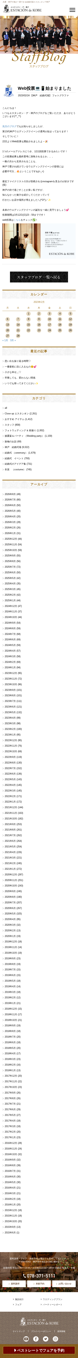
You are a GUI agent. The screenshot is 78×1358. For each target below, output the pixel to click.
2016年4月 (10, 1187)
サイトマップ (19, 1331)
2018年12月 (11, 1008)
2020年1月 (10, 936)
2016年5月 (10, 1182)
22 (28, 330)
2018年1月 (10, 1070)
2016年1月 (10, 1204)
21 (18, 330)
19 (70, 324)
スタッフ (9, 424)
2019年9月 (10, 958)
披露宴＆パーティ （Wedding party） (24, 436)
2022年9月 (10, 757)
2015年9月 (10, 1227)
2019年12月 (11, 941)
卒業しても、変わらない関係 (20, 377)
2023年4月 (10, 717)
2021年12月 (11, 807)
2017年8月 (10, 1098)
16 (39, 324)
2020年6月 (10, 908)
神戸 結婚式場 (41, 95)
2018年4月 (10, 1053)
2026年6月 (10, 505)
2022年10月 (11, 751)
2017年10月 (11, 1087)
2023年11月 (11, 678)
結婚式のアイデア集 (15, 463)
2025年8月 (10, 561)
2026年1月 (10, 533)
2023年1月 (10, 734)
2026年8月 (10, 494)
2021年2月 (10, 863)
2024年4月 (10, 650)
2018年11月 (11, 1014)
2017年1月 (10, 1137)
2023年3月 (10, 723)
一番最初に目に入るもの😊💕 (20, 366)
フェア (18, 1304)
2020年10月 (11, 885)
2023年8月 (10, 695)
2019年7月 (10, 969)
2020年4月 (10, 919)
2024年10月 (11, 617)
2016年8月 (10, 1165)
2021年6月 (10, 841)
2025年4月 (10, 583)
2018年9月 (10, 1025)
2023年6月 (10, 706)
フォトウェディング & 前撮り (20, 430)
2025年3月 (10, 589)
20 (7, 330)
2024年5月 (10, 645)
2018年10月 (11, 1020)
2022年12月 (11, 740)
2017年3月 (10, 1126)
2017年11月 (11, 1081)
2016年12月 (11, 1143)
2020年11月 (11, 880)
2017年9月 (10, 1092)
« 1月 (5, 340)
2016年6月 (10, 1176)
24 (49, 330)
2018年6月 (10, 1042)
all (6, 408)
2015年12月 (11, 1210)
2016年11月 (11, 1148)
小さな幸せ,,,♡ (13, 372)
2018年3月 (10, 1059)
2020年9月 (10, 891)
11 (60, 319)
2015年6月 (10, 1232)
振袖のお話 (11, 441)
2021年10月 (11, 818)
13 (7, 324)
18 (60, 324)
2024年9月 (10, 622)
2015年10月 (11, 1221)
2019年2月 (10, 997)
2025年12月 (11, 538)
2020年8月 (10, 897)
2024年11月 (11, 611)
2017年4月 (10, 1120)
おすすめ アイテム (14, 419)
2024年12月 (11, 606)
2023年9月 (10, 690)
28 (18, 335)
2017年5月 (10, 1115)
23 (39, 330)
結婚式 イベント (14, 458)
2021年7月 (10, 835)
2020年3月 (10, 924)
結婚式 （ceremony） (16, 452)
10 (49, 319)
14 (18, 324)
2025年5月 (10, 578)
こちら (17, 220)
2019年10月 (11, 952)
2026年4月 (10, 516)
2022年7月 (10, 768)
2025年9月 (10, 555)
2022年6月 (10, 773)
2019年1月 (10, 1003)
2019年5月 (10, 980)
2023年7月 (10, 701)
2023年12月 (11, 673)
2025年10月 (11, 550)
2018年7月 (10, 1036)
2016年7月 (10, 1171)
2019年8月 (10, 964)
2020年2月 (10, 930)
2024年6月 (10, 639)
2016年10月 (11, 1154)
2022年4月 (10, 785)
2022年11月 (11, 745)
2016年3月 (10, 1193)
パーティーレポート (52, 1304)
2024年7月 (10, 634)
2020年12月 (11, 874)
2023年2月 (10, 729)
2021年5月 (10, 846)
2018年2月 (10, 1064)
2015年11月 (11, 1215)
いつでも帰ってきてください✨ (21, 383)
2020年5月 (10, 913)
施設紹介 (19, 1299)
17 (49, 324)
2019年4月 (10, 986)
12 (70, 319)
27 (7, 335)
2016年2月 (10, 1199)
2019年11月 (11, 947)
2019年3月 (10, 992)
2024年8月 (10, 628)
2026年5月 (10, 511)
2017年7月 (10, 1103)
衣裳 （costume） (15, 469)
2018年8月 (10, 1031)
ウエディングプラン (52, 1299)
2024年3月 (10, 656)
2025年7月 (10, 566)
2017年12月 (11, 1075)
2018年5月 (10, 1048)
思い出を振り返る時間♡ (18, 361)
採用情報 (61, 1331)
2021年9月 (10, 824)
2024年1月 (10, 667)
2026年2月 (10, 527)
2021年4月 (10, 852)
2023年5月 (10, 712)
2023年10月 (11, 684)
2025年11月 (11, 544)
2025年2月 (10, 594)
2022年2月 (10, 796)
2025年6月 (10, 572)
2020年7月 (10, 902)
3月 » (13, 340)
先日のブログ (9, 126)
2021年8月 (10, 829)
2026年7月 (10, 499)
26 (70, 330)
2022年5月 (10, 779)
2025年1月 (10, 600)
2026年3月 (10, 522)
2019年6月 (10, 975)
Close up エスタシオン (17, 413)
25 (60, 330)
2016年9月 (10, 1159)
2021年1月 (10, 869)
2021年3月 (10, 857)
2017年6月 (10, 1109)
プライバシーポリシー (41, 1331)
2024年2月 (10, 662)
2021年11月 (11, 813)
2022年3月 (10, 790)
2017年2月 (10, 1131)
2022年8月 (10, 762)
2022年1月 (10, 801)
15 (28, 324)
